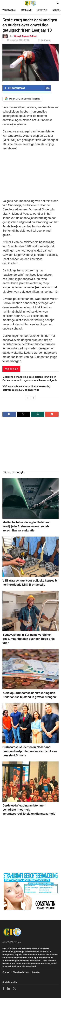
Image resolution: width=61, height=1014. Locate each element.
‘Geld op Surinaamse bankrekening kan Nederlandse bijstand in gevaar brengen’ (29, 695)
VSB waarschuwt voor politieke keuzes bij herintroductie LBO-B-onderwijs (26, 388)
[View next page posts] (33, 398)
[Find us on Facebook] (3, 989)
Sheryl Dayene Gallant (25, 36)
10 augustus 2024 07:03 (18, 39)
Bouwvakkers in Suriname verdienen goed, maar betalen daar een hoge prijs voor (28, 638)
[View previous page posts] (27, 398)
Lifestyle (42, 10)
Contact (6, 972)
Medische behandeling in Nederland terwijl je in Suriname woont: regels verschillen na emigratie (29, 378)
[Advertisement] (30, 173)
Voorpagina (9, 10)
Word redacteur (21, 972)
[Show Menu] (3, 3)
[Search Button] (58, 3)
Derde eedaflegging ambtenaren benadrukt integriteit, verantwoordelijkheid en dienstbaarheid (28, 809)
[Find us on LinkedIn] (8, 989)
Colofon (36, 972)
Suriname (26, 10)
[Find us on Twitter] (14, 989)
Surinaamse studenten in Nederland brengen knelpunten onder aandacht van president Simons (29, 751)
